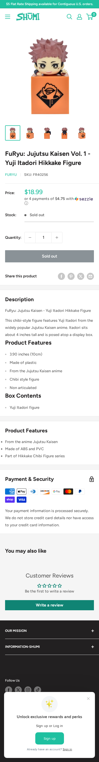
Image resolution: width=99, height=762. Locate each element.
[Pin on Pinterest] (71, 276)
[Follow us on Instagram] (27, 689)
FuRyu (11, 175)
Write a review (49, 605)
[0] (90, 17)
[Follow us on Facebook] (8, 689)
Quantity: (13, 237)
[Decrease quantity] (30, 237)
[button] (59, 201)
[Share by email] (90, 276)
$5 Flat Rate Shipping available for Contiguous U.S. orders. (49, 4)
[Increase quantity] (57, 237)
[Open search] (69, 17)
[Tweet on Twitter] (80, 276)
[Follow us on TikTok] (37, 689)
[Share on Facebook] (61, 276)
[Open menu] (7, 17)
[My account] (79, 17)
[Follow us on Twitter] (18, 689)
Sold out (49, 256)
